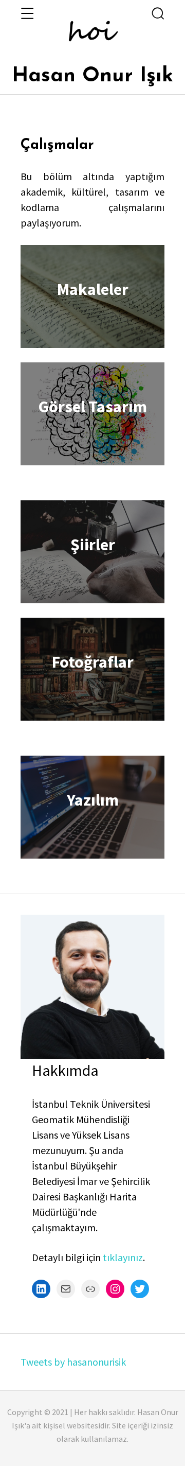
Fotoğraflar (93, 662)
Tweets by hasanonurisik (73, 1361)
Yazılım (93, 800)
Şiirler (92, 544)
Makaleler (92, 289)
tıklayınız (123, 1257)
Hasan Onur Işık (92, 76)
